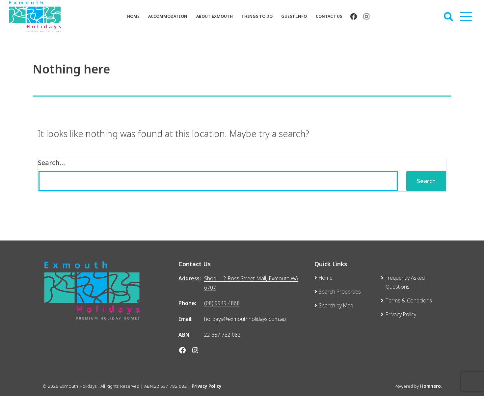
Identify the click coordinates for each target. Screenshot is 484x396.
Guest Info (294, 16)
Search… (51, 162)
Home (133, 16)
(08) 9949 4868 (222, 303)
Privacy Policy (206, 386)
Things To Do (257, 16)
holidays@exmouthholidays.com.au (245, 319)
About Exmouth (214, 16)
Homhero (430, 386)
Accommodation (167, 16)
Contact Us (329, 16)
